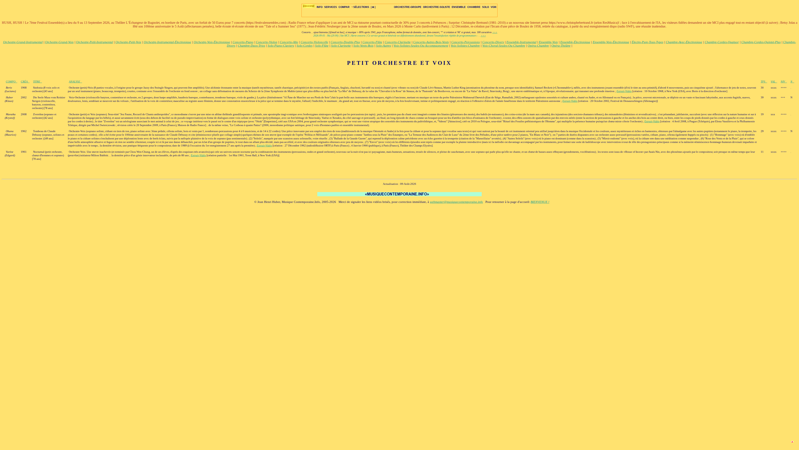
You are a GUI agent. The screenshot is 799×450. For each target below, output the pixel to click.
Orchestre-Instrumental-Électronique (167, 42)
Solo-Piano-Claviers (281, 45)
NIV (783, 81)
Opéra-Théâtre (561, 45)
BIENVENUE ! (540, 202)
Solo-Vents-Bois (363, 45)
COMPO (10, 81)
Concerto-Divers (493, 42)
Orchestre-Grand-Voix (59, 42)
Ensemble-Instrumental (521, 42)
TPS (763, 81)
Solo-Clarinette (341, 45)
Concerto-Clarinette (398, 42)
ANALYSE (74, 81)
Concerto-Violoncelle (314, 42)
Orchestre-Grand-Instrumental (23, 42)
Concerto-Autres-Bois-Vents (431, 42)
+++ (494, 32)
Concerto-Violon (266, 42)
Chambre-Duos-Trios (251, 45)
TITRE (36, 81)
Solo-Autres (383, 45)
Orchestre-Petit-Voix (128, 42)
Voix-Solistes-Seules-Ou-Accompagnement (420, 45)
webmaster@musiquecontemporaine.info (456, 202)
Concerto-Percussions (465, 42)
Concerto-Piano (243, 42)
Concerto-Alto (289, 42)
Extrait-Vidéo (624, 91)
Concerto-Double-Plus (345, 42)
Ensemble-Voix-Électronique (611, 42)
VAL (773, 81)
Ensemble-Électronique (575, 42)
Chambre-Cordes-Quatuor (722, 42)
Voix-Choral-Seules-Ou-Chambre (503, 45)
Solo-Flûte (322, 45)
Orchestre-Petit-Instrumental (94, 42)
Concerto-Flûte (372, 42)
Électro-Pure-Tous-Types (647, 42)
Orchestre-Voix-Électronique (212, 42)
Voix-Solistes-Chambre (465, 45)
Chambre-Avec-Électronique (684, 42)
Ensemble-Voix (548, 42)
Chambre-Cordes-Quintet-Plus (761, 42)
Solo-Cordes (305, 45)
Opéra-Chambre (538, 45)
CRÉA (24, 81)
